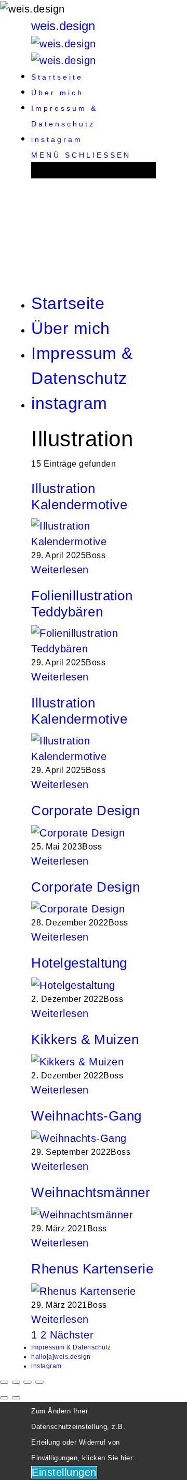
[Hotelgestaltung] (73, 984)
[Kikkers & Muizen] (77, 1061)
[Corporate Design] (78, 832)
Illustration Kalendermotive (79, 496)
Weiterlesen (60, 569)
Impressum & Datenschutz (71, 1347)
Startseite (57, 77)
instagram (57, 139)
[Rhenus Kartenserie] (83, 1290)
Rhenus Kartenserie (92, 1269)
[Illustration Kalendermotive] (93, 532)
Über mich (57, 92)
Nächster (72, 1335)
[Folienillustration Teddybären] (93, 640)
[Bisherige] (4, 1397)
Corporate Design (85, 810)
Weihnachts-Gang (86, 1116)
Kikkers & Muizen (85, 1039)
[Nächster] (16, 1397)
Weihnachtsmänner (90, 1192)
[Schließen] (4, 1382)
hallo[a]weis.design (61, 1356)
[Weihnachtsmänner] (82, 1213)
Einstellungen (64, 1472)
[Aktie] (16, 1382)
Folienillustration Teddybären (81, 604)
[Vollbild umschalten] (27, 1382)
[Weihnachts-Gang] (79, 1137)
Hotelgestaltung (79, 963)
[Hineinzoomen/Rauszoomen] (39, 1382)
